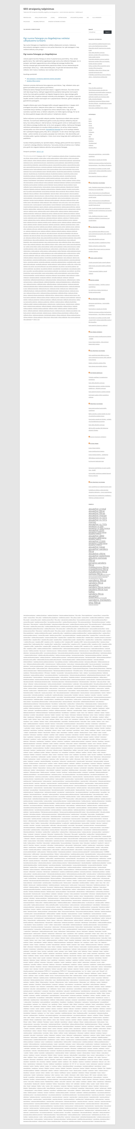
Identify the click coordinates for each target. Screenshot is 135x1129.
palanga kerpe (72, 209)
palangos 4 (66, 218)
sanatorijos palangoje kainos (58, 262)
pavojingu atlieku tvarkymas (56, 860)
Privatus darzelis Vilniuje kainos (97, 668)
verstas (103, 730)
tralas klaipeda (103, 849)
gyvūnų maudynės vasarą (101, 838)
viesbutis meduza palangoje (40, 308)
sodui (88, 836)
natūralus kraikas (55, 843)
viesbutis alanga (59, 302)
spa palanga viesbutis (46, 269)
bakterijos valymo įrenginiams (72, 887)
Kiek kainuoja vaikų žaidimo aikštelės (82, 666)
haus (101, 882)
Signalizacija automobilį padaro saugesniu (100, 92)
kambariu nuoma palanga (30, 185)
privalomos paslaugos (69, 723)
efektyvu (98, 739)
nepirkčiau (39, 734)
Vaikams (91, 145)
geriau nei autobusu (61, 891)
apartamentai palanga (53, 160)
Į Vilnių (53, 17)
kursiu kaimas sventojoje (48, 191)
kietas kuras (89, 885)
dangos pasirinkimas (66, 900)
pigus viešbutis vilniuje (48, 244)
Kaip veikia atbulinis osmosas (97, 52)
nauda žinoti (27, 931)
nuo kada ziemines (64, 675)
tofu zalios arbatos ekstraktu (101, 684)
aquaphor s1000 (97, 541)
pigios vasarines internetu (55, 785)
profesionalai (42, 756)
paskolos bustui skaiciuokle (66, 686)
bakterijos (69, 710)
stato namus (100, 880)
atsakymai (58, 770)
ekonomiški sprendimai (88, 898)
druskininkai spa (33, 174)
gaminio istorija (77, 900)
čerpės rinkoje (79, 927)
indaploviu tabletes (34, 887)
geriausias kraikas (83, 840)
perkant (106, 768)
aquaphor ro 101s (98, 517)
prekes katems (69, 699)
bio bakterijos (65, 712)
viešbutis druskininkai (70, 302)
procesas (66, 893)
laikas (24, 717)
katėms (108, 692)
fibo (104, 882)
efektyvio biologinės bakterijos (71, 836)
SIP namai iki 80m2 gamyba (100, 666)
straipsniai (48, 706)
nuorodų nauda (81, 761)
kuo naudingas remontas (61, 661)
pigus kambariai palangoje (66, 238)
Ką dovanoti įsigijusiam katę (96, 461)
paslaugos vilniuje (93, 869)
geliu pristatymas (81, 860)
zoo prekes (43, 845)
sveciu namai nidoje (36, 273)
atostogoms (75, 719)
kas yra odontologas (66, 843)
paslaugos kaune (27, 933)
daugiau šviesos (84, 732)
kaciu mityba (85, 686)
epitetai (56, 896)
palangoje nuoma (32, 218)
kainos (96, 715)
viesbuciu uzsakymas (43, 302)
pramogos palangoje (57, 255)
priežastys (101, 715)
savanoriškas (72, 745)
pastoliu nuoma (65, 885)
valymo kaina (62, 739)
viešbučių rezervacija (57, 299)
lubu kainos (93, 681)
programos (39, 871)
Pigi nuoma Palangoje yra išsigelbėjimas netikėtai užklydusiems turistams (46, 39)
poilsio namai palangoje (56, 246)
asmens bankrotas (96, 913)
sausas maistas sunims (63, 821)
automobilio (65, 721)
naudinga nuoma (41, 750)
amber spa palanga (73, 158)
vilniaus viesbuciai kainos (73, 315)
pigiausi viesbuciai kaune (60, 235)
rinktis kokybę (66, 924)
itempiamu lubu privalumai (103, 679)
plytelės (33, 770)
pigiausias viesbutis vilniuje (33, 238)
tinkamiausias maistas (91, 703)
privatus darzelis (91, 679)
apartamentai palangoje (65, 160)
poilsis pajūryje (35, 251)
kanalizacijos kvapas (28, 836)
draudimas (101, 741)
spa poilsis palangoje (38, 271)
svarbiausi (77, 708)
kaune (55, 931)
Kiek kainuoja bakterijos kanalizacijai (63, 670)
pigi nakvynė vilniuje (34, 235)
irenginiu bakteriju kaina (97, 851)
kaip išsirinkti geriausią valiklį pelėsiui (89, 653)
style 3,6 (25, 845)
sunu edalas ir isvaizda (49, 697)
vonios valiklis (26, 905)
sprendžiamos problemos (41, 710)
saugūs (25, 719)
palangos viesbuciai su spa (33, 231)
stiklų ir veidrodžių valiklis (52, 905)
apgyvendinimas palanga (60, 165)
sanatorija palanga (52, 260)
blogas (43, 706)
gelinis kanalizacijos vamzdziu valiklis (76, 874)
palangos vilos (35, 233)
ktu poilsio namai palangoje (33, 191)
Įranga (90, 130)
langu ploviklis (71, 807)
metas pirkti (98, 726)
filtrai (92, 560)
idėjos (50, 754)
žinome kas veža (36, 893)
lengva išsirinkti (32, 920)
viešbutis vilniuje (73, 313)
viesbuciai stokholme (40, 291)
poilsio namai (62, 244)
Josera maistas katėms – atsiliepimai (98, 454)
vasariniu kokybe (79, 779)
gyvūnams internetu (59, 840)
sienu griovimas (81, 858)
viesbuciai (65, 277)
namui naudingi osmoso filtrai (99, 620)
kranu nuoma (81, 885)
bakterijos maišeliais (28, 876)
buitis (81, 673)
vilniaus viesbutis (28, 317)
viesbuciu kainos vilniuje (43, 297)
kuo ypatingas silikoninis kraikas (40, 701)
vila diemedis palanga (50, 315)
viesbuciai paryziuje (32, 288)
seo (89, 576)
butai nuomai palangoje (69, 167)
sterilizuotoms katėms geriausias (75, 657)
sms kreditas (61, 796)
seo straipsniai (92, 577)
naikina (107, 708)
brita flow (31, 845)
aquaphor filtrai (97, 510)
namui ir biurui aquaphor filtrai (91, 642)
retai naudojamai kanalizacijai (42, 876)
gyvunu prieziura (85, 692)
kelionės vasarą (51, 891)
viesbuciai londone (31, 284)
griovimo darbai (37, 882)
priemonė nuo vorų (84, 650)
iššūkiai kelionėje (66, 889)
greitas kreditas (48, 801)
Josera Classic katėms (94, 448)
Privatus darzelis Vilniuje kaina (80, 668)
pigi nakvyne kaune (52, 233)
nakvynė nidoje (54, 193)
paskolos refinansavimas (98, 801)
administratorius (78, 918)
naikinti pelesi (27, 856)
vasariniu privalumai (63, 783)
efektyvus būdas (48, 896)
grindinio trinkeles (84, 882)
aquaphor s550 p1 (95, 534)
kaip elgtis (64, 913)
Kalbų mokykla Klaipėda (95, 99)
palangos (60, 218)
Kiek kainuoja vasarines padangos (49, 812)
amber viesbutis (27, 160)
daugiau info (54, 717)
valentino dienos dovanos (44, 863)
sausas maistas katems (83, 690)
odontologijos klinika (43, 688)
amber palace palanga (53, 158)
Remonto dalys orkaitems (36, 673)
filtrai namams (34, 624)
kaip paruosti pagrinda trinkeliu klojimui (39, 880)
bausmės (41, 723)
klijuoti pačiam (42, 768)
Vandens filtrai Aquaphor (95, 68)
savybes (72, 756)
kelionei (35, 719)
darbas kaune (61, 931)
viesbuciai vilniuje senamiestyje (36, 295)
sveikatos (36, 721)
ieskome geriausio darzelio (78, 679)
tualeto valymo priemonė (38, 905)
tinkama (54, 730)
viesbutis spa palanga (72, 310)
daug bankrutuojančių (104, 916)
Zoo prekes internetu (96, 332)
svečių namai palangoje (60, 273)
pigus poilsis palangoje (38, 240)
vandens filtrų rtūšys (85, 626)
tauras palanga (61, 275)
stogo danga (75, 882)
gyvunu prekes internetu (29, 697)
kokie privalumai (96, 909)
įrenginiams (38, 737)
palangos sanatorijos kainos (68, 224)
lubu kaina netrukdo (28, 681)
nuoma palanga (46, 204)
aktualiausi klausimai (101, 893)
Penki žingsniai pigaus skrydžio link (98, 90)
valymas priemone (40, 907)
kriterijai (103, 752)
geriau (31, 752)
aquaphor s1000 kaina (98, 543)
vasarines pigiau (69, 779)
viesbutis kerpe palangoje (34, 306)
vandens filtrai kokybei (45, 624)
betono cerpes (67, 882)
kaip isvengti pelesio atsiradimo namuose (68, 653)
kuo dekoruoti (107, 754)
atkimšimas (96, 920)
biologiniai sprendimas (68, 922)
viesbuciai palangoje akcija (30, 286)
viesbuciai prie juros (44, 288)
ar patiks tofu (48, 695)
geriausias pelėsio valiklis (36, 653)
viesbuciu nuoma (55, 297)
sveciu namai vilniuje (73, 273)
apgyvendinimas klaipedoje (30, 165)
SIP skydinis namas (78, 670)
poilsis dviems (54, 249)
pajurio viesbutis (43, 207)
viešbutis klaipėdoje (57, 306)
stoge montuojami (60, 726)
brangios (79, 745)
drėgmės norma (27, 768)
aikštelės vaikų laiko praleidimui (46, 655)
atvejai (33, 728)
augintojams (37, 706)
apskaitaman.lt (55, 871)
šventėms (32, 750)
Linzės (64, 847)
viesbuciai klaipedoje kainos (63, 282)
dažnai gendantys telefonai (104, 657)
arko (108, 882)
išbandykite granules (67, 907)
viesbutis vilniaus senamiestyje (60, 313)
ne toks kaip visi (90, 902)
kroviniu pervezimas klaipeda (91, 849)
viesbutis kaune (70, 304)
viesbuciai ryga (64, 288)
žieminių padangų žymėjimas (66, 615)
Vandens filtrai (93, 147)
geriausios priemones (85, 871)
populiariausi (31, 717)
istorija (99, 759)
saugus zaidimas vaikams (37, 675)
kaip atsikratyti (40, 715)
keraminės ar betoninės (37, 927)
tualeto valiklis (49, 858)
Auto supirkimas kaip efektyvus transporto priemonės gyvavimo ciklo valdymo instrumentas (100, 234)
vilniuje (94, 933)
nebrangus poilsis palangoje (51, 200)
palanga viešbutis (46, 216)
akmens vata (32, 885)
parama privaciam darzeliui (42, 679)
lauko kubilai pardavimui (97, 648)
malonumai (80, 765)
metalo (38, 759)
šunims (104, 692)
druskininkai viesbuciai (44, 174)
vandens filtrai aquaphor (96, 583)
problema (84, 708)
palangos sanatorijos (54, 224)
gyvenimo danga (88, 927)
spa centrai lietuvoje (40, 266)
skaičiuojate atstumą (53, 898)
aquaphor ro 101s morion (98, 520)
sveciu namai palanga (48, 273)
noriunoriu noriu (28, 204)
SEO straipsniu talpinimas (97, 183)
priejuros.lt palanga (38, 257)
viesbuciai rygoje (73, 288)
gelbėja (75, 750)
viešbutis (52, 302)
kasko (46, 721)
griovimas (35, 856)
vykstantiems (102, 723)
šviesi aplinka (89, 728)
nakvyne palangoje (28, 196)
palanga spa (38, 213)
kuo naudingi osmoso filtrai (54, 622)
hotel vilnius (58, 180)
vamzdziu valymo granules (39, 874)
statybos (75, 880)
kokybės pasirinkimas (76, 898)
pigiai (59, 756)
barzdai (86, 750)
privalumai (26, 734)
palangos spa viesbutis (46, 227)
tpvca (107, 721)
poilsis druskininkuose (44, 249)
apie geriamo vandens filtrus (68, 620)
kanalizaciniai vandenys (99, 871)
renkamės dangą (100, 929)
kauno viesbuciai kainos (35, 187)
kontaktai (75, 695)
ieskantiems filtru (63, 706)
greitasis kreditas (38, 801)
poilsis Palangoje (61, 251)
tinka (43, 719)
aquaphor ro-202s (86, 644)
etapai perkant (57, 924)
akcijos (87, 719)
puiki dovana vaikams (106, 653)
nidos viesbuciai (53, 202)
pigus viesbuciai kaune (60, 240)
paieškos (84, 752)
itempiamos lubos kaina (58, 681)
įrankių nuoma (73, 885)
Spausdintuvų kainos (76, 17)
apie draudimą (46, 717)
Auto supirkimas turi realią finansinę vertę (100, 486)
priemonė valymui (50, 907)
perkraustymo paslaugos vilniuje (31, 816)
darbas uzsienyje (84, 935)
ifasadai (87, 756)
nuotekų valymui (46, 708)
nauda (78, 712)
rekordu (77, 756)
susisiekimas (70, 933)
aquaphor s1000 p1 (95, 545)
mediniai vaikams (41, 847)
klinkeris (57, 854)
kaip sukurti (31, 900)
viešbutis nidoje (53, 308)
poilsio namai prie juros (69, 246)
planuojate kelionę (88, 896)
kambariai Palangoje (59, 182)
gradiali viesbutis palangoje (53, 178)
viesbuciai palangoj (62, 284)
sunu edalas (69, 688)
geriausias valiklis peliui (91, 661)
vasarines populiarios (101, 779)
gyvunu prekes (27, 695)
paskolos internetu (71, 796)
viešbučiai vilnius (49, 295)
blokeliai (32, 754)
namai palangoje (27, 198)
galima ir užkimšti (78, 920)
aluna (81, 843)
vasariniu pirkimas (49, 779)
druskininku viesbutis (58, 176)
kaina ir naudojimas (38, 924)
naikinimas (105, 734)
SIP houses (47, 673)
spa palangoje (56, 269)
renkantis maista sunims (55, 798)
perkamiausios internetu (71, 840)
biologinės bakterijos (101, 834)
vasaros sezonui (103, 785)
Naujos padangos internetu (98, 437)
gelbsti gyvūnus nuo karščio (86, 838)
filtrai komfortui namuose (98, 622)
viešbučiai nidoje (41, 284)
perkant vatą (26, 770)
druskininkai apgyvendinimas (65, 171)
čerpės (48, 920)
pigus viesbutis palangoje (34, 244)
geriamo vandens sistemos (30, 635)
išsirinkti (102, 728)
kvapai (89, 708)
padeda (98, 710)
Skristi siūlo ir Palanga (94, 105)
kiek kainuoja (46, 871)
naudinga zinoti (27, 781)
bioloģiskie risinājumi (74, 677)
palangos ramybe (32, 224)
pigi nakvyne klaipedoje (64, 233)
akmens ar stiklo (51, 768)
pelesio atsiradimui (54, 794)
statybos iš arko (96, 878)
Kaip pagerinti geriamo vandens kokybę (99, 392)
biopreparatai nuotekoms (64, 851)
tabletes (107, 902)
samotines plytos (47, 882)
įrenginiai (58, 715)
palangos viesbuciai (43, 229)
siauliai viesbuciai (52, 264)
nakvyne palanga (74, 193)
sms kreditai (78, 686)
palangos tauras (70, 227)
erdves (82, 756)
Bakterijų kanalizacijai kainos (45, 670)
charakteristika (33, 732)
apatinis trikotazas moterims (59, 863)
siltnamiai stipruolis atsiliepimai (78, 675)
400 (95, 759)
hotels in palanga (66, 180)
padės (43, 745)
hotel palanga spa (49, 180)
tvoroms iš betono (64, 905)
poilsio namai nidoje (31, 246)
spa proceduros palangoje (51, 271)
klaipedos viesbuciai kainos (48, 189)
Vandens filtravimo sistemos (56, 21)
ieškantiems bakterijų (46, 869)
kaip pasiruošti (27, 893)
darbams (48, 752)
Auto (90, 119)
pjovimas (62, 759)
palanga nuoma (33, 211)
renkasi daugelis (27, 765)
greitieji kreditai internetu (73, 801)
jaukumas (61, 734)
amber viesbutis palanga (39, 160)
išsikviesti (44, 933)
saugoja (90, 743)
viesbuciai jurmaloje (50, 280)
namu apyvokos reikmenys (71, 673)
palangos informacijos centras (48, 220)
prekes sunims (77, 699)
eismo (66, 756)
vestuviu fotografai (70, 858)
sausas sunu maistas (47, 692)
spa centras (61, 266)
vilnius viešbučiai (62, 317)
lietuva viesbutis (70, 191)
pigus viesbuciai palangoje (37, 242)
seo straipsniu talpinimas (101, 577)
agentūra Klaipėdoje (45, 761)
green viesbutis (65, 178)
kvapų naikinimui (72, 737)
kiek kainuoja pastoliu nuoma (58, 880)
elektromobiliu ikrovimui (64, 814)
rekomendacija (83, 743)
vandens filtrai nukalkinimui (97, 617)
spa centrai (31, 266)
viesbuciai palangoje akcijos (45, 286)
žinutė (47, 719)
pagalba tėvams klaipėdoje (99, 863)
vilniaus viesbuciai (61, 315)
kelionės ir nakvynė (63, 763)
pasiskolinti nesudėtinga (93, 798)
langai (78, 728)
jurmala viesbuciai (39, 182)
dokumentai (32, 871)
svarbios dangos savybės (74, 772)
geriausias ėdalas (27, 706)
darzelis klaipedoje (86, 863)
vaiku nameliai (56, 849)
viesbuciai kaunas (61, 280)
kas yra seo (43, 650)
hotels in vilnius (76, 180)
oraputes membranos (34, 860)
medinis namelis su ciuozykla (63, 803)
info (54, 692)
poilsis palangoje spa (34, 253)
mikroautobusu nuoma (96, 719)
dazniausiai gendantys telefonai (93, 655)
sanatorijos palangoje (44, 262)
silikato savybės (98, 770)
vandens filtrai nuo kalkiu (98, 590)
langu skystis (103, 887)
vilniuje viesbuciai (38, 317)
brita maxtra (75, 843)
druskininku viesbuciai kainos (44, 176)
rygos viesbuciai (67, 257)
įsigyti (58, 732)
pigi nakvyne (42, 233)
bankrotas (97, 911)
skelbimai (78, 752)
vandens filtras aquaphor (96, 595)
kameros (53, 723)
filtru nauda (79, 706)
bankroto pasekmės (106, 911)
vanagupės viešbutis (45, 277)
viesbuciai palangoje (73, 284)
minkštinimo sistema (64, 617)
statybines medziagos (42, 885)
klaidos (57, 719)
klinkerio (40, 732)
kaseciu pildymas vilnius (92, 856)
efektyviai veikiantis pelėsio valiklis (35, 664)
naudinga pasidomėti (71, 929)
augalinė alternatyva (58, 695)
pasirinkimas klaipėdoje (55, 865)
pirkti (56, 728)
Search (91, 29)
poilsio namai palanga (43, 246)
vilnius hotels (54, 317)
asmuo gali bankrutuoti (39, 913)
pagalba (58, 913)
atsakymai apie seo (28, 792)
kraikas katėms (49, 840)
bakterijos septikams (57, 876)
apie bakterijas (91, 710)
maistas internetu (102, 703)
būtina (94, 752)
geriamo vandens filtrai (97, 563)
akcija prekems (45, 829)
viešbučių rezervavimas (69, 299)
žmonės (60, 745)
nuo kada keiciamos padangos (42, 810)
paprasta (85, 745)
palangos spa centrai (33, 227)
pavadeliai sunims (59, 699)
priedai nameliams (59, 845)
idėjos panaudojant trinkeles (69, 878)
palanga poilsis (54, 211)
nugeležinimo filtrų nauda (98, 631)
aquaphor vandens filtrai (98, 550)
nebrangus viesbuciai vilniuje (68, 200)
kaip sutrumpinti (57, 889)
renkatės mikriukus (64, 898)
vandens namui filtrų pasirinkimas (70, 626)
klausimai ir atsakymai (29, 726)
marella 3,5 (101, 843)
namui (91, 715)
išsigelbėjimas (87, 913)
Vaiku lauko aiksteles (96, 258)
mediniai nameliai (89, 847)
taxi (106, 933)
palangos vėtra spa (32, 229)
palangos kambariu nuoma (64, 220)
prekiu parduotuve (28, 699)
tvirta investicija (46, 909)
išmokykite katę (94, 686)
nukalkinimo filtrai (98, 571)
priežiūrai (51, 710)
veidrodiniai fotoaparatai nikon (40, 798)
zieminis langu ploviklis (49, 807)
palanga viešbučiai (36, 216)
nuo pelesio (41, 867)
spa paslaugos (65, 269)
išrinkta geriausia (33, 763)
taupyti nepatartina (28, 929)
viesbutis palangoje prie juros (46, 310)
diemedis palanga (51, 171)
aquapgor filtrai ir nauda (69, 639)
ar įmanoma (42, 765)
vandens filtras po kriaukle (98, 598)
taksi (76, 933)
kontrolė (47, 723)
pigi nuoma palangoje (47, 235)
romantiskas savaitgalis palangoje (53, 257)
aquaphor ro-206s (29, 646)
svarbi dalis (27, 728)
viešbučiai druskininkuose (38, 280)
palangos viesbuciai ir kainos (56, 229)
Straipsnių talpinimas (96, 403)
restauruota (57, 765)
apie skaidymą (28, 924)
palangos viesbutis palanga (58, 231)
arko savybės (83, 770)
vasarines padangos (81, 807)
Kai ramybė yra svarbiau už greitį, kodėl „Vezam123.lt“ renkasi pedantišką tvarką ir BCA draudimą (100, 171)
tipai (63, 715)
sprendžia (92, 739)
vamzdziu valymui (91, 874)
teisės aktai (83, 721)
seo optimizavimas (94, 576)
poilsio (56, 244)
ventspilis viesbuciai (57, 277)
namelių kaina (100, 845)
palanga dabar (32, 209)
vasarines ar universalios (41, 776)
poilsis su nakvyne (46, 255)
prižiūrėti (97, 737)
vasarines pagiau (89, 783)
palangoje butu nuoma (63, 216)
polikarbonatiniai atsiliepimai (30, 703)
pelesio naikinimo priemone (104, 854)
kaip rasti (104, 748)
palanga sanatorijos (28, 213)
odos (67, 759)
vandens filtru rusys (29, 642)
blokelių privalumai (86, 909)
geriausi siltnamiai (67, 701)
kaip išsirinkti (46, 732)
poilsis (36, 249)
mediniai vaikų (91, 845)
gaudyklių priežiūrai (85, 907)
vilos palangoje (27, 319)
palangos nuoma (56, 222)
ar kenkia (32, 715)
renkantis (46, 734)
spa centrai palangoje (52, 266)
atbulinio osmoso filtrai (48, 620)
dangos (98, 730)
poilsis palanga (44, 251)
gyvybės (93, 721)
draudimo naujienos (93, 745)
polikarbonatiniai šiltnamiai (88, 701)
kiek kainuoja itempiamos (71, 681)
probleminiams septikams (103, 874)
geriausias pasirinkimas (54, 900)
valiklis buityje (35, 854)
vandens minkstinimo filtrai (100, 601)
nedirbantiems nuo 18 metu (50, 796)
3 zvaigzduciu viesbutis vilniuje (60, 156)
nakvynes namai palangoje (61, 196)
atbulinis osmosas (98, 557)
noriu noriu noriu (63, 202)
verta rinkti (80, 750)
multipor (92, 882)
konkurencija (51, 933)
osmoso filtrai (95, 573)
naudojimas (30, 737)
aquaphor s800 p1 (95, 539)
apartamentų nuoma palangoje (55, 162)
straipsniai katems (67, 684)
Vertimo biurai (62, 17)
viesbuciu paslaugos (45, 299)
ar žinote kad (83, 768)
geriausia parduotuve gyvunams (102, 697)
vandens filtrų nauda (48, 631)
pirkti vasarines (93, 781)
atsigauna (30, 761)
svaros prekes (28, 935)
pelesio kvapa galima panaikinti (71, 648)
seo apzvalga (60, 673)
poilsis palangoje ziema (60, 253)
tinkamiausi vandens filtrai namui (60, 624)
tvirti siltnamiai (100, 701)
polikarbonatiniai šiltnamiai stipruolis (96, 675)
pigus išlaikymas (60, 768)
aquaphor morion (98, 515)
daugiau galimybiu (80, 790)
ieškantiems (38, 717)
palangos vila (26, 233)
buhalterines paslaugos (81, 869)
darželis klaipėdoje (43, 865)
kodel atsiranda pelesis (86, 794)
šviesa (104, 726)
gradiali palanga (41, 178)
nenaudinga (65, 752)
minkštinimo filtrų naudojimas (50, 617)
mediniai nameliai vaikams (74, 867)
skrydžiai (47, 748)
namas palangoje (37, 198)
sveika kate (76, 684)
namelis (98, 847)
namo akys (75, 726)
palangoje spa (42, 218)
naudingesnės (40, 741)
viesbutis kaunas (60, 304)
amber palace (42, 158)
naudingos (44, 737)
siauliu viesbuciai (61, 264)
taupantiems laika (39, 779)
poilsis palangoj (52, 251)
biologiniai (79, 715)
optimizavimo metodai (50, 792)
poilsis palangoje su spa (47, 253)
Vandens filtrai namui (33, 81)
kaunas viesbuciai (58, 185)
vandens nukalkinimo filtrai (94, 633)
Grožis (90, 125)
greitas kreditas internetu (59, 801)
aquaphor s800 (96, 535)
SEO (88, 17)
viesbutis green (51, 304)
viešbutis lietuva (67, 306)
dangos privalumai (42, 911)
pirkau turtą (63, 761)
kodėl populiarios (90, 891)
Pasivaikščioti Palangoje (53, 129)
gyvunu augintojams (95, 692)
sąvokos (38, 726)
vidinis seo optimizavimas (51, 666)
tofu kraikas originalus (35, 814)
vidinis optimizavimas (80, 798)
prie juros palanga (68, 255)
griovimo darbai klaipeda (29, 851)
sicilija (78, 796)
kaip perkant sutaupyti (69, 697)
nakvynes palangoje (74, 196)
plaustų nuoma (43, 763)
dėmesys (108, 929)
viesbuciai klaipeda (38, 282)
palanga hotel (40, 209)
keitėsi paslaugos (71, 931)
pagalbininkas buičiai (100, 900)
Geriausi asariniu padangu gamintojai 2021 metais (72, 812)
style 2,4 (107, 843)
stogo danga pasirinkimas (47, 854)
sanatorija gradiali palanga (39, 260)
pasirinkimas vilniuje (65, 679)
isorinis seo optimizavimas (36, 666)
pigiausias (91, 931)
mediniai (83, 728)
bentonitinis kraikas (28, 692)
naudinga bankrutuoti (50, 918)
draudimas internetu (74, 721)
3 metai (80, 913)
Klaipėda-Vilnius (68, 750)
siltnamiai (30, 684)
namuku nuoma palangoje (36, 200)
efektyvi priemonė (68, 920)
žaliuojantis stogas (34, 772)
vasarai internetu (38, 787)
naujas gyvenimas (72, 913)
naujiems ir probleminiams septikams (69, 871)
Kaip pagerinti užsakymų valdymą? (98, 176)
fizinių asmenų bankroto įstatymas (84, 911)
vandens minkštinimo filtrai (84, 631)
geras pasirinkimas (103, 924)
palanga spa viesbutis (69, 213)
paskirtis (91, 737)
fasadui (105, 770)
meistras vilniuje (32, 688)
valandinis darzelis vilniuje (80, 688)
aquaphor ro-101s (49, 642)
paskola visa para (37, 796)
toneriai (83, 856)
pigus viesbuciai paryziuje (51, 242)
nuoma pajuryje (37, 204)
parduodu (54, 756)
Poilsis (90, 134)
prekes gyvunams (74, 692)
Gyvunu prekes (94, 443)
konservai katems (94, 690)
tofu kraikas (53, 821)
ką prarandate (84, 893)
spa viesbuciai (62, 271)
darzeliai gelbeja (54, 679)
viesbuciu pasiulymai (33, 299)
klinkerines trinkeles (52, 851)
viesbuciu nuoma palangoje (67, 297)
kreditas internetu (86, 801)
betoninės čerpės (32, 911)
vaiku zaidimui (64, 677)
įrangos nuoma (82, 880)
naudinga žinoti (68, 909)
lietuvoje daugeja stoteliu (68, 659)
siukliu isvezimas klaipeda (67, 849)
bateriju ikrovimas (93, 858)
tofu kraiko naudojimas (38, 695)
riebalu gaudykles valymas (104, 922)
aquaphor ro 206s (96, 526)
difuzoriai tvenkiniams (54, 668)
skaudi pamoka (69, 918)
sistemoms (60, 741)
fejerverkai (50, 834)
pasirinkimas (33, 730)
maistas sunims (49, 838)
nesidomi (101, 717)
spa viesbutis (70, 271)
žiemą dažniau (93, 922)
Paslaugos (26, 21)
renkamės (97, 712)
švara (82, 712)
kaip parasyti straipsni (45, 790)
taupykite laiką (60, 918)
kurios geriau (47, 927)
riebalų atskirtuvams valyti (46, 931)
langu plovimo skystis (61, 807)
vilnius (102, 933)
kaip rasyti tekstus (104, 790)
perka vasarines (47, 781)
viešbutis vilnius (27, 315)
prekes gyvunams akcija (55, 701)
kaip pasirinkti (49, 922)
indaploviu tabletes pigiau (49, 902)
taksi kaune (85, 931)
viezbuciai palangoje (38, 315)
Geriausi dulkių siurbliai (29, 668)
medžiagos (92, 730)
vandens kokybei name (97, 626)
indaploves (95, 887)
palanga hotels (49, 209)
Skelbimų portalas (39, 21)
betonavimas (97, 756)
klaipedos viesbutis (61, 189)
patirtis (103, 909)
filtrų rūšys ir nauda (76, 617)
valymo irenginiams (35, 869)
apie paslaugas (92, 748)
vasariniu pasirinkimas (58, 781)
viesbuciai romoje (54, 288)
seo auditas (104, 792)
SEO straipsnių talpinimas (38, 8)
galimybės (95, 717)
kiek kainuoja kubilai (90, 657)
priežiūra (108, 728)
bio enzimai (43, 887)
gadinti (56, 739)
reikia (79, 739)
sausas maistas (86, 699)
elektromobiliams (54, 686)
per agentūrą (55, 761)
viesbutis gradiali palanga (40, 304)
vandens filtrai (97, 580)
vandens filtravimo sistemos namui (79, 624)
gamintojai (69, 730)
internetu (87, 723)
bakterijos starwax (59, 887)
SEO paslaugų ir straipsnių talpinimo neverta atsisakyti (44, 79)
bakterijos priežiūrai (68, 876)
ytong (97, 882)
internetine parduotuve (29, 615)
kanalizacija (102, 708)
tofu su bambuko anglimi (86, 684)
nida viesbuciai (35, 202)
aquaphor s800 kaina (97, 537)
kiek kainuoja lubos (84, 681)
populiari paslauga (46, 889)
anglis (25, 878)
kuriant (66, 754)
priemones (39, 743)
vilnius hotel (46, 317)
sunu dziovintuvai (52, 690)
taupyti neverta (82, 929)
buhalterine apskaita (28, 679)
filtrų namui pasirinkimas (84, 622)
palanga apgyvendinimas (68, 207)
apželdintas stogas (73, 770)
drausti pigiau (79, 717)
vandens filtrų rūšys (71, 628)
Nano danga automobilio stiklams (98, 366)
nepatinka (94, 708)
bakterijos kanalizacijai (89, 706)
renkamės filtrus (80, 703)
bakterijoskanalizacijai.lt (74, 863)
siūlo (68, 708)
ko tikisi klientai (32, 878)
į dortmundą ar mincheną (102, 891)
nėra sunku (49, 750)
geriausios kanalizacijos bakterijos (89, 677)
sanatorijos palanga (33, 262)
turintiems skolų (28, 913)
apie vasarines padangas (94, 787)
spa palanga (37, 269)
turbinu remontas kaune (40, 684)
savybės (49, 756)
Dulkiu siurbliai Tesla (42, 668)
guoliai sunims (33, 690)
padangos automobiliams (29, 774)
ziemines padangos (93, 807)
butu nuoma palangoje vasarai (37, 171)
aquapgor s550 (69, 642)
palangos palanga (66, 222)
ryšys (61, 719)
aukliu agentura (49, 867)
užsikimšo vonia (88, 920)
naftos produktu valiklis (87, 796)
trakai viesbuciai (70, 275)
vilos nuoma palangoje (74, 317)
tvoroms (33, 909)
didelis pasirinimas (47, 929)
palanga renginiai (63, 211)
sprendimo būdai (77, 710)
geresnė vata (69, 768)
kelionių (99, 721)
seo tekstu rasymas (95, 792)
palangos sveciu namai (59, 227)
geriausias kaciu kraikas (78, 655)
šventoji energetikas (28, 275)
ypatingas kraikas (35, 829)
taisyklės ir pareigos (97, 889)
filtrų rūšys (78, 615)
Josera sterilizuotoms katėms (96, 451)
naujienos (87, 695)
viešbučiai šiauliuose (28, 291)
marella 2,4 (94, 843)
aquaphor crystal (97, 508)
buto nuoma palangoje (65, 169)
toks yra (79, 931)
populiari (76, 732)
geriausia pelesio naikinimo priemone (69, 794)
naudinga (96, 728)
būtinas (73, 717)
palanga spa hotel (58, 213)
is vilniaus (64, 935)
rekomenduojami (40, 770)
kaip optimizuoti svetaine (65, 666)
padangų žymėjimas (41, 615)
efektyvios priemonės (60, 710)
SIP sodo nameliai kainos (90, 670)
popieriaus (52, 759)
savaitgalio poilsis (71, 262)
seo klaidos (96, 790)
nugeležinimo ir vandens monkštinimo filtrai (75, 633)
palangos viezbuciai (71, 231)
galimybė (69, 726)
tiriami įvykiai (59, 723)
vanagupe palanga (34, 277)
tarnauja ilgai (94, 907)
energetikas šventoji (70, 176)
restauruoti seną (72, 765)
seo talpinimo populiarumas (97, 774)
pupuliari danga (91, 929)
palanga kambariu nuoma (60, 209)
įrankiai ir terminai (38, 896)
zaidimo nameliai (43, 856)
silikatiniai (89, 770)
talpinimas (82, 719)
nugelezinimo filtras (99, 567)
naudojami (76, 754)
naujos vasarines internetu (101, 783)
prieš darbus (75, 734)
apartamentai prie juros (40, 162)
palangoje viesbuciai (51, 218)
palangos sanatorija (42, 224)
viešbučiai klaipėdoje (49, 282)
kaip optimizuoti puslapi (58, 790)
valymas (54, 741)
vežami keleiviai (81, 889)
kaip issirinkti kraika (73, 838)
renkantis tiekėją (99, 896)
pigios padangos (27, 748)
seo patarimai (60, 792)
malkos (109, 876)
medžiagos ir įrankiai (39, 752)
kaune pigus (98, 931)
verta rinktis (104, 898)
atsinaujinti (64, 765)
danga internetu (99, 768)
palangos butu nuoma (34, 220)
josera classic (70, 664)
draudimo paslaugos (56, 935)
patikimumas (102, 858)
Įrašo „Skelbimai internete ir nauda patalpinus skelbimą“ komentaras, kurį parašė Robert (99, 218)
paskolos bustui (75, 814)
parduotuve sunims (56, 774)
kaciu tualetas (71, 690)
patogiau (76, 896)
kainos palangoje (48, 182)
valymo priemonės (75, 905)
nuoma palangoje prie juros (68, 204)
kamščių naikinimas (28, 922)
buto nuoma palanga (52, 169)
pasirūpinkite (48, 730)
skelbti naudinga (51, 913)
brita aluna (87, 843)
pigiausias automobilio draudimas (32, 889)
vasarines (97, 776)
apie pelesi (45, 794)
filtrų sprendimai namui (95, 624)
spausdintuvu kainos (59, 858)
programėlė (88, 933)
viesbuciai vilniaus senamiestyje (48, 293)
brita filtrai (39, 843)
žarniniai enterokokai (66, 668)
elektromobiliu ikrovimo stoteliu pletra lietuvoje (49, 659)
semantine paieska (70, 790)
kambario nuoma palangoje (72, 182)
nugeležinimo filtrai (98, 569)
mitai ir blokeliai (50, 770)
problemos (27, 756)
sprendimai (65, 770)
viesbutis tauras (47, 313)
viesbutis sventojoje (36, 313)
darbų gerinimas (106, 756)
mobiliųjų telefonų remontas (59, 657)
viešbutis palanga (62, 308)
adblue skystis (103, 677)
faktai (59, 911)
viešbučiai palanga (51, 284)
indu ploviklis (44, 860)
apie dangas (64, 732)
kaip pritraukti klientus (35, 794)
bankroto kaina (76, 916)
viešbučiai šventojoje (52, 291)
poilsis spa (37, 255)
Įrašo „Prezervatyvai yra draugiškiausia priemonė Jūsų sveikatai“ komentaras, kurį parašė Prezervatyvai (100, 203)
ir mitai (46, 924)
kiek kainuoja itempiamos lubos (43, 681)
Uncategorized (93, 143)
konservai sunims (62, 690)
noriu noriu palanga (73, 202)
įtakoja (95, 732)
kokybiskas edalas (38, 699)
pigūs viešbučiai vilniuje (65, 242)
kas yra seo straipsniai (95, 664)
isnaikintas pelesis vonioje (77, 854)
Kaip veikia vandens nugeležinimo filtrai (99, 242)
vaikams (86, 673)
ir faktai (51, 924)
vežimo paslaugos (101, 750)
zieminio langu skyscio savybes (51, 677)
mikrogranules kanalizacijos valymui (56, 874)
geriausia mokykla (98, 761)
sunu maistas (61, 688)
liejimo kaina (55, 752)
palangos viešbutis (46, 231)
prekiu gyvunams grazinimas (41, 686)
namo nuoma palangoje (64, 198)
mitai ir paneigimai (75, 893)
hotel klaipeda (32, 180)
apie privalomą (80, 723)
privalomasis (94, 723)
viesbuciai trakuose (64, 291)
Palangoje (54, 216)
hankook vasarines (37, 781)
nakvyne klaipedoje (44, 193)
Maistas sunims (94, 280)
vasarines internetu (78, 776)
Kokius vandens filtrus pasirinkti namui (99, 66)
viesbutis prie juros (60, 310)
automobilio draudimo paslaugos (41, 935)
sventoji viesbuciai (40, 275)
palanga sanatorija (74, 211)
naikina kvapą (57, 922)
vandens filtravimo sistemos (70, 622)
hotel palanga (40, 180)
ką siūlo (104, 931)
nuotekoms (73, 712)
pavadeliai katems (49, 699)
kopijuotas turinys (38, 792)
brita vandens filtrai (96, 836)
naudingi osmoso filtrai (40, 622)
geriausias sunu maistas (60, 838)
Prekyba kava (27, 17)
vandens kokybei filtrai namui (52, 626)
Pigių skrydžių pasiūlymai (95, 88)
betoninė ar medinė (104, 907)
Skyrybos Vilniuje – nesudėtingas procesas (100, 103)
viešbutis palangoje (33, 310)
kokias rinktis (39, 902)
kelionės (42, 721)
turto (104, 719)
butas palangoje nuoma (40, 169)
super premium (53, 688)
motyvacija (26, 754)
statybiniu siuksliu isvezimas (89, 867)
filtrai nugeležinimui (87, 615)
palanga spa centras (47, 213)
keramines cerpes (90, 876)
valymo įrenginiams (33, 858)
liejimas (25, 759)
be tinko (94, 754)
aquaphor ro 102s (98, 524)
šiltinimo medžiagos (56, 878)
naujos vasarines (59, 779)
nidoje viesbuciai (44, 202)
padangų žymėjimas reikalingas (84, 659)
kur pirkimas (83, 754)
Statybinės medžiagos (96, 373)
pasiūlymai (67, 717)
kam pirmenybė (71, 891)
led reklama (55, 703)
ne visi (75, 739)
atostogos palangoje (46, 167)
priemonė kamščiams (28, 902)
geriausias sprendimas (41, 900)
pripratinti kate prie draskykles (47, 803)
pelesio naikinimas (65, 854)
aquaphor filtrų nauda (47, 639)
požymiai (61, 717)
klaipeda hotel (70, 187)
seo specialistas (34, 790)
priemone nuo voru (85, 648)
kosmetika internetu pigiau (30, 863)
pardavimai (26, 730)
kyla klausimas (104, 920)
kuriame (59, 772)
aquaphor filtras (97, 513)
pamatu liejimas (91, 880)
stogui (82, 730)
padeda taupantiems (33, 723)
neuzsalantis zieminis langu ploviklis (32, 807)
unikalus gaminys (41, 920)
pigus (64, 933)
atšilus (106, 717)
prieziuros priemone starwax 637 (81, 851)
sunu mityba (60, 697)
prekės (55, 763)
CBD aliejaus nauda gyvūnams (97, 458)
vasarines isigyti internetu (41, 785)
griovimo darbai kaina (69, 860)
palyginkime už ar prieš (88, 900)
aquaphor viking (97, 553)
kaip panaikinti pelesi (90, 854)
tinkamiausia (35, 931)
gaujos (25, 761)
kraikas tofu (37, 692)
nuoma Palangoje (56, 204)
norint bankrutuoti (38, 918)
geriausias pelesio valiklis (81, 664)
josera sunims (100, 688)
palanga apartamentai (55, 207)
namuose (76, 768)
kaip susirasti (89, 761)
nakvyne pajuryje (64, 193)
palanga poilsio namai (44, 211)
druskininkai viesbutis (57, 174)
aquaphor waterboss (99, 555)
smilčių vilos (70, 264)
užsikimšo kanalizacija (76, 924)
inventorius (60, 754)
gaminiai (109, 730)
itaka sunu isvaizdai (62, 825)
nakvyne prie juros (39, 196)
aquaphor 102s (98, 646)
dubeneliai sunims (42, 690)
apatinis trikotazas (91, 860)
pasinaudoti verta (93, 916)
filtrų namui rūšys (60, 628)
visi (60, 752)
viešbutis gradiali (28, 304)
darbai (87, 759)
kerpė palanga (47, 187)
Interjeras (91, 128)
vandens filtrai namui (99, 587)
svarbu (66, 719)
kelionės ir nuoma (57, 750)
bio (86, 712)
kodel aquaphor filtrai (38, 644)
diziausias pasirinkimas (104, 781)
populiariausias (45, 726)
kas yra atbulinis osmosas (83, 620)
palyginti (107, 715)
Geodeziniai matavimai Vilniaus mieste (99, 101)
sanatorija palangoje (63, 260)
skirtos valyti (69, 743)
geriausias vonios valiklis (29, 659)
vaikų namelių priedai (74, 856)
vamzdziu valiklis (99, 902)
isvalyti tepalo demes (92, 803)
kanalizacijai (99, 706)
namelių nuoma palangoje (50, 198)
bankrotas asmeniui (41, 916)
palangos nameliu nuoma (44, 222)
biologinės (45, 743)
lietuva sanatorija (60, 191)
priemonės (31, 710)
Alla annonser (96, 17)
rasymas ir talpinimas (54, 776)
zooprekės (101, 840)
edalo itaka (40, 697)
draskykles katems (33, 803)
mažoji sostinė (37, 933)
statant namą (55, 927)
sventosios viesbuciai (51, 275)
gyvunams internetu (89, 825)
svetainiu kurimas (69, 792)
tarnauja (86, 737)
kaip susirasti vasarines (59, 787)
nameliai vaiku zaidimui (35, 849)
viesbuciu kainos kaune (70, 295)
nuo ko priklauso (46, 893)
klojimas (53, 732)
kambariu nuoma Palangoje (45, 185)
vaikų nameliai (69, 845)
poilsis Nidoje (71, 249)
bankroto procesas (28, 918)
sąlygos (72, 708)
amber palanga (64, 158)
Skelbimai (91, 139)
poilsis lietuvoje (63, 249)
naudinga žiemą (83, 726)
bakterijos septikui (57, 869)
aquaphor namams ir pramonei (103, 637)
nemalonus (26, 715)
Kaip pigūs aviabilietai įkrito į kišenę (98, 108)
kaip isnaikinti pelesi (98, 794)
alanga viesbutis (34, 158)
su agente (36, 761)
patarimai (62, 708)
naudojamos (85, 739)
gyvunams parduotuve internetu (84, 697)
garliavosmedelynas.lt (86, 905)
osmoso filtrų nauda (35, 620)
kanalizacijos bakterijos (55, 712)
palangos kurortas (32, 222)
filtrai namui (39, 631)
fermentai (79, 737)
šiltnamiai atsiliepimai (44, 703)
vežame (74, 889)
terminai (109, 726)
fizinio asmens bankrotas (68, 911)
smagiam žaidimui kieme (30, 655)
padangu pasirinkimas (79, 810)
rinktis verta (59, 920)
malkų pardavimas (101, 876)
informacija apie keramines (67, 927)
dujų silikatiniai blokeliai (43, 878)
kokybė (53, 715)
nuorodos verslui (71, 761)
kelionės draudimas (45, 938)
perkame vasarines (82, 787)
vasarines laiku (105, 776)
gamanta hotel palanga (29, 178)
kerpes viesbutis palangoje (58, 187)
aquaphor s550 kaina (97, 532)
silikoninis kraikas (104, 690)
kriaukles (53, 673)
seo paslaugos (104, 576)
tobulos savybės (57, 929)
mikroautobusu (55, 708)
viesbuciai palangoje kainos (61, 286)
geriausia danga (52, 911)
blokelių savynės (45, 772)
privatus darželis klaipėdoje (80, 865)
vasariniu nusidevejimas (80, 785)
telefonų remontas (34, 650)
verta (43, 728)
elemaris (37, 845)
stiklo (57, 759)
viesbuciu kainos (59, 295)
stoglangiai (91, 726)
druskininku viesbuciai (29, 176)
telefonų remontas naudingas (63, 655)
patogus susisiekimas (41, 898)
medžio (71, 759)
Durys (90, 123)
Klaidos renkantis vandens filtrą (97, 246)
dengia (87, 730)
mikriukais (32, 898)
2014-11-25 (40, 151)
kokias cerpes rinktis (80, 876)
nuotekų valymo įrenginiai (77, 741)
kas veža (88, 889)
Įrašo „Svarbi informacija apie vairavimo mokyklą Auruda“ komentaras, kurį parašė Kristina (100, 210)
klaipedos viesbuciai (34, 189)
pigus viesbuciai (49, 240)
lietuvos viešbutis (34, 193)
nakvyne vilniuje (49, 196)
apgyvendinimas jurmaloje (72, 162)
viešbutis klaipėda (46, 306)
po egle (104, 732)
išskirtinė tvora (105, 905)
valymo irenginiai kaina (60, 867)
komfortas (40, 730)
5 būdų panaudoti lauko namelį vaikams (99, 262)
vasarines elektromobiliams (72, 781)
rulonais (58, 907)
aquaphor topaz (97, 546)
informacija (73, 715)
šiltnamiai (26, 838)
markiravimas (31, 759)
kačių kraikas (40, 840)
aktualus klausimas (39, 922)
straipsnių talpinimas (38, 748)
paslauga (52, 719)
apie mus (81, 695)
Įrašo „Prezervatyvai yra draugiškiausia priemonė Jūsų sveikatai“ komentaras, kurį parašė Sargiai (100, 195)
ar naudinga (49, 765)
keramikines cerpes (58, 882)
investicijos (45, 754)
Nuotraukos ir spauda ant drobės (98, 160)
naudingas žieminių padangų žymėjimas (44, 661)
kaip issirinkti (76, 701)
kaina (25, 710)
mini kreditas (83, 814)
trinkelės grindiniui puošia (84, 878)
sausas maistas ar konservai (79, 803)
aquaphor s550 (96, 530)
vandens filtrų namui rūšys (37, 626)
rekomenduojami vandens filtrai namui (33, 628)
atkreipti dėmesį (80, 891)
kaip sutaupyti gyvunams (63, 692)
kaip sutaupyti (79, 825)
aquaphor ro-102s (59, 642)
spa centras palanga (70, 266)
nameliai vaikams (79, 847)
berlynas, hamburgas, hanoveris (37, 891)
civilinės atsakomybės (54, 721)
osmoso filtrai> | (97, 615)
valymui (51, 739)
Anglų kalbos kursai (41, 17)
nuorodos (93, 695)
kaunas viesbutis (68, 185)
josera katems (92, 688)
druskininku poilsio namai (70, 174)
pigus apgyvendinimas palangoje (50, 238)
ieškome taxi (59, 933)
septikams (42, 858)
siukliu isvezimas (41, 851)
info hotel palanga (28, 182)
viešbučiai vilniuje (63, 293)
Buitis (90, 121)
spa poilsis (29, 271)
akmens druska (27, 798)
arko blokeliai (96, 905)
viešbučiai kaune (71, 280)
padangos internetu (66, 776)
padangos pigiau (103, 807)
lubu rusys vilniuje (101, 681)
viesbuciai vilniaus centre (33, 293)
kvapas (102, 712)
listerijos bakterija (37, 677)
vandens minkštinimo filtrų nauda (43, 633)
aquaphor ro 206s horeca (99, 528)
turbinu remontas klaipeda (54, 684)
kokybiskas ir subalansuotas (43, 827)
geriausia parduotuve (100, 825)
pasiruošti (38, 745)
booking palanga (57, 167)
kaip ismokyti (26, 829)
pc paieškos (93, 750)
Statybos (91, 141)
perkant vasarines (28, 787)
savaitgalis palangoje (41, 264)
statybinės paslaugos (54, 885)
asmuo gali (32, 916)
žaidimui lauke (77, 845)
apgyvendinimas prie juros (33, 167)
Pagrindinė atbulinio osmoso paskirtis (99, 59)
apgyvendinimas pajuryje (46, 165)
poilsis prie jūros (71, 253)
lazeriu (91, 759)
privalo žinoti (26, 927)
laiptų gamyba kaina (74, 935)
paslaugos (72, 763)
